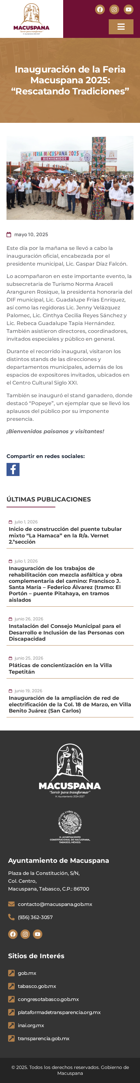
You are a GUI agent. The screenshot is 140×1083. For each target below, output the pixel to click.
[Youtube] (128, 9)
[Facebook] (100, 9)
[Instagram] (114, 9)
